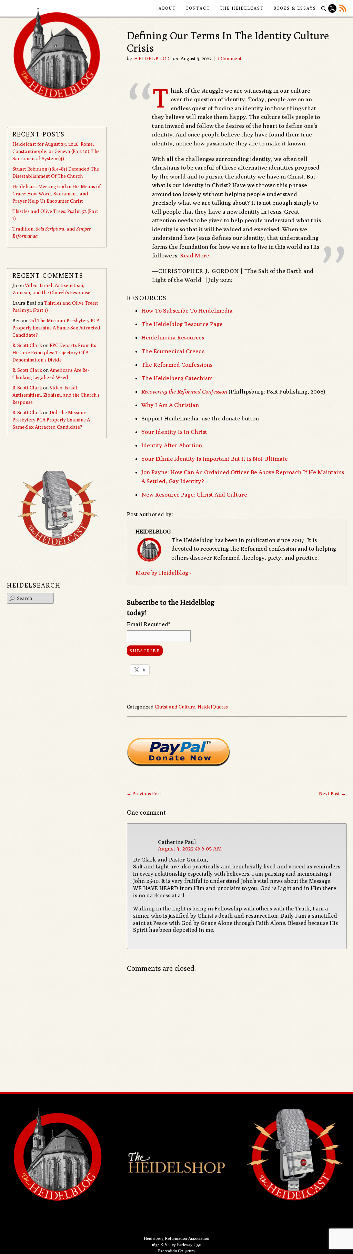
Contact (197, 8)
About (167, 8)
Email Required (149, 624)
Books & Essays (294, 8)
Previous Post (144, 793)
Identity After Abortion (171, 445)
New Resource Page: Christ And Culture (194, 494)
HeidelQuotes (213, 707)
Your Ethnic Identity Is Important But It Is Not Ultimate (214, 458)
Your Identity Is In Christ (174, 431)
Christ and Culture (175, 707)
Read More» (196, 255)
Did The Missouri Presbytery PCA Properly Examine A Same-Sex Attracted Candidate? (56, 328)
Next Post (332, 793)
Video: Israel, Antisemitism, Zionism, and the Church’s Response (56, 395)
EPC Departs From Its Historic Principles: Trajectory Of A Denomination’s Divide (54, 353)
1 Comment (230, 58)
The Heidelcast (242, 8)
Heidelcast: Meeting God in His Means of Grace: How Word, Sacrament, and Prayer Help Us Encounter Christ (56, 194)
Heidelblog (152, 58)
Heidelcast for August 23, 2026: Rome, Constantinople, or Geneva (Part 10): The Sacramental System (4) (56, 151)
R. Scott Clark (27, 345)
